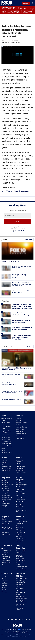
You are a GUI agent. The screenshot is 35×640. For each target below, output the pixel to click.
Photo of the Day (21, 567)
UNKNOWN (19, 504)
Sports (3, 448)
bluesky (22, 619)
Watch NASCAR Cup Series (20, 589)
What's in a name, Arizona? (21, 511)
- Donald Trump (21, 473)
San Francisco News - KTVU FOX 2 (6, 528)
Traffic (3, 450)
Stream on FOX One (20, 575)
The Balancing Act (21, 484)
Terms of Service (18, 232)
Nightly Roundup (6, 441)
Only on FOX (6, 477)
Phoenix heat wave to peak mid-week (10, 375)
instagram (12, 619)
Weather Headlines (21, 422)
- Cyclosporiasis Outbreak (6, 431)
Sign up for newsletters (19, 556)
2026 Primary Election (20, 461)
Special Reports (6, 503)
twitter (8, 619)
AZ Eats (18, 482)
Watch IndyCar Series (20, 593)
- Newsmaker (20, 468)
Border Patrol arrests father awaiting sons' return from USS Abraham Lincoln (21, 284)
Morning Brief (5, 439)
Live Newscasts (6, 550)
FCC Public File (20, 532)
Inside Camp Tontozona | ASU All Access (11, 400)
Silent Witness (14, 40)
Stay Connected (20, 547)
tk (19, 619)
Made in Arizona (6, 495)
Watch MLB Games (19, 585)
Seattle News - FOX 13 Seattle (5, 533)
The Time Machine (21, 502)
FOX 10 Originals (20, 478)
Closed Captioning (21, 521)
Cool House (5, 488)
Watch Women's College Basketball (21, 601)
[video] (17, 358)
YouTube (4, 576)
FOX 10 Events (20, 553)
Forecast (18, 418)
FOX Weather (20, 438)
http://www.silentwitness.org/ (15, 191)
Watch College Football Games (21, 581)
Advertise (19, 519)
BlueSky (3, 590)
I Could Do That (21, 497)
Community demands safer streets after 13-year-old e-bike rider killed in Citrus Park (22, 306)
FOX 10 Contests (21, 550)
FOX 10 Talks (20, 489)
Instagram (4, 581)
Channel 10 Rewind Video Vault (7, 485)
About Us (20, 517)
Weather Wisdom (21, 436)
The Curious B (20, 487)
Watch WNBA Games (20, 605)
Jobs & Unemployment (6, 465)
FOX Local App (5, 560)
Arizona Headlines (6, 418)
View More (29, 240)
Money (4, 457)
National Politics (21, 470)
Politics (19, 457)
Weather (19, 415)
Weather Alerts (20, 429)
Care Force (4, 482)
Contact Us (19, 524)
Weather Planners (21, 427)
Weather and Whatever (20, 507)
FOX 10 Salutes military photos (20, 559)
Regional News (5, 518)
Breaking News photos (20, 563)
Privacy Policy (19, 230)
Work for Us (19, 541)
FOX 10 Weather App (6, 563)
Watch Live (26, 3)
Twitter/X (4, 585)
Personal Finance (6, 468)
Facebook (4, 583)
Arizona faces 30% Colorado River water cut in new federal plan (21, 337)
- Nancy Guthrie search (6, 500)
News (3, 415)
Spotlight (4, 506)
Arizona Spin (5, 480)
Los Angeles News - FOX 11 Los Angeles (7, 523)
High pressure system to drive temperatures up (21, 291)
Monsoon (19, 420)
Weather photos (21, 569)
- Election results (21, 464)
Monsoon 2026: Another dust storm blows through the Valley (11, 383)
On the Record (20, 499)
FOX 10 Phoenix (5, 40)
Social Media (6, 574)
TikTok (3, 578)
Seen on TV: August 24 (10, 261)
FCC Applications (21, 530)
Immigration (5, 435)
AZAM (3, 420)
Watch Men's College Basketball (21, 597)
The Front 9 (19, 491)
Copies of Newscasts (19, 526)
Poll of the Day (6, 444)
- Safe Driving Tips (7, 452)
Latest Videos (7, 346)
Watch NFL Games (21, 578)
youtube (15, 619)
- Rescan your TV (21, 539)
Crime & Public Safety (5, 423)
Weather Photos (21, 434)
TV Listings (19, 536)
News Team (19, 534)
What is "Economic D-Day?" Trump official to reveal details (11, 391)
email (26, 619)
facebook (5, 619)
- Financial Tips (5, 470)
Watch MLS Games (19, 609)
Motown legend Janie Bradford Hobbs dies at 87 (21, 266)
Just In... (4, 239)
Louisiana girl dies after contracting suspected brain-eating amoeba (23, 276)
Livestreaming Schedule (5, 557)
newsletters (29, 619)
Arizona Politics (20, 466)
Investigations (5, 493)
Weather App (20, 431)
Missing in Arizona (6, 497)
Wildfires (18, 425)
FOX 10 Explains (6, 426)
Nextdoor (4, 592)
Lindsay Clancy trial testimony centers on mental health (16, 369)
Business (4, 460)
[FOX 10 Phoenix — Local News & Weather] (6, 3)
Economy (4, 462)
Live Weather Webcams (5, 553)
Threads (3, 587)
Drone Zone (5, 491)
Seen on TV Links (6, 446)
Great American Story (20, 494)
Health (3, 429)
